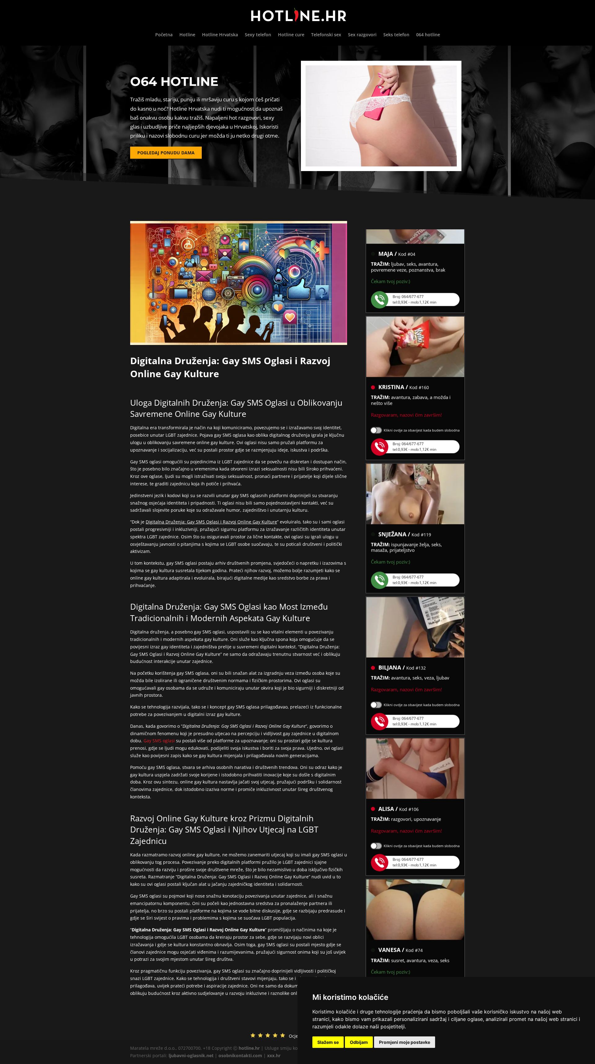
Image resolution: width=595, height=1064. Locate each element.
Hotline (187, 35)
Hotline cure (291, 35)
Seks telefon (396, 35)
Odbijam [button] (359, 1042)
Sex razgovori (362, 35)
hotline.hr (249, 1048)
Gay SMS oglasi (159, 741)
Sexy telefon (258, 35)
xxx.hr (273, 1055)
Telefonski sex (326, 35)
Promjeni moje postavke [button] (404, 1042)
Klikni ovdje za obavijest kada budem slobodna (422, 414)
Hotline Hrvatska (220, 35)
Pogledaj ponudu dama (166, 153)
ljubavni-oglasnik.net (191, 1055)
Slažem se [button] (328, 1042)
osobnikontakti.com (240, 1055)
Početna (164, 35)
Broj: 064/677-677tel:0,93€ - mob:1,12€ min (414, 283)
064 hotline (428, 35)
